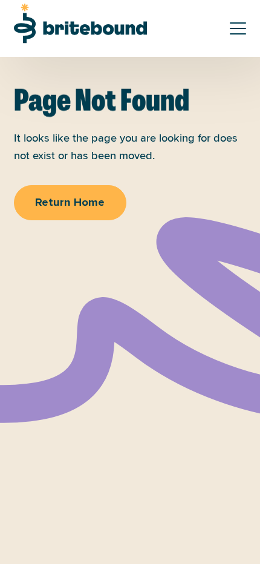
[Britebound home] (80, 24)
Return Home (70, 202)
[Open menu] (238, 28)
